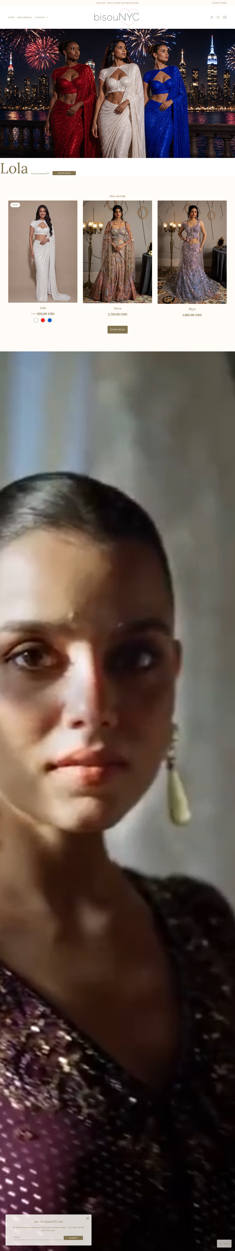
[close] (87, 1218)
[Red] (43, 320)
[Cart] (225, 17)
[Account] (212, 17)
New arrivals (117, 196)
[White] (36, 320)
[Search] (218, 17)
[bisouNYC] (117, 17)
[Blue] (50, 320)
